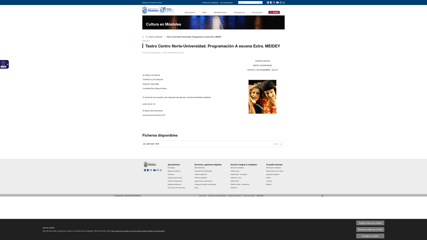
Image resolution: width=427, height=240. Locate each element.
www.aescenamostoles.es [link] (153, 115)
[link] (3, 62)
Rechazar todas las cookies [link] (370, 229)
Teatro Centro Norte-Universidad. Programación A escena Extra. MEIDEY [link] (194, 37)
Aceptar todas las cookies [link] (370, 223)
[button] (261, 2)
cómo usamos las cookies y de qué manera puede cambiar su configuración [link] (138, 231)
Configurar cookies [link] (370, 236)
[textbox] (248, 2)
